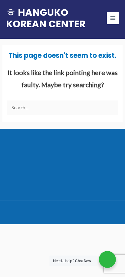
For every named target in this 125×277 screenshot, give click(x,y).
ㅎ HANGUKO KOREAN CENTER (46, 18)
